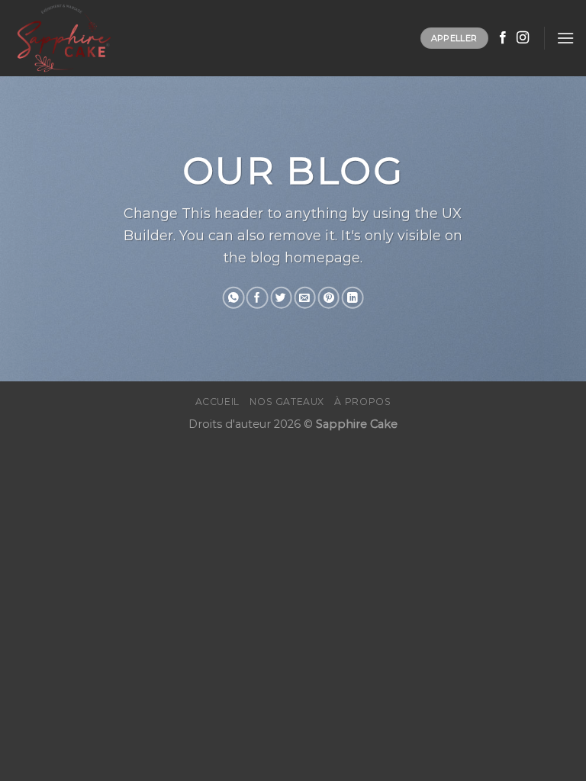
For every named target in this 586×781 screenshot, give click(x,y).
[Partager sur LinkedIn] (352, 298)
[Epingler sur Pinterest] (329, 298)
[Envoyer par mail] (304, 298)
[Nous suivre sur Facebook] (503, 38)
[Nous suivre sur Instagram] (523, 38)
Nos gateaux (287, 401)
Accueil (217, 401)
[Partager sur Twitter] (280, 298)
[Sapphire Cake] (87, 38)
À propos (362, 401)
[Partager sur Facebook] (257, 298)
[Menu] (565, 37)
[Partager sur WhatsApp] (233, 298)
